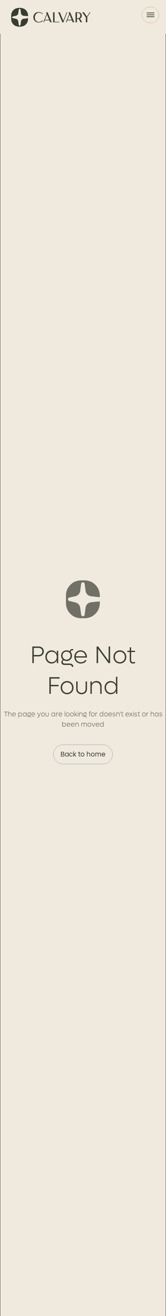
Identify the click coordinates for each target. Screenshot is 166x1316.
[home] (49, 17)
